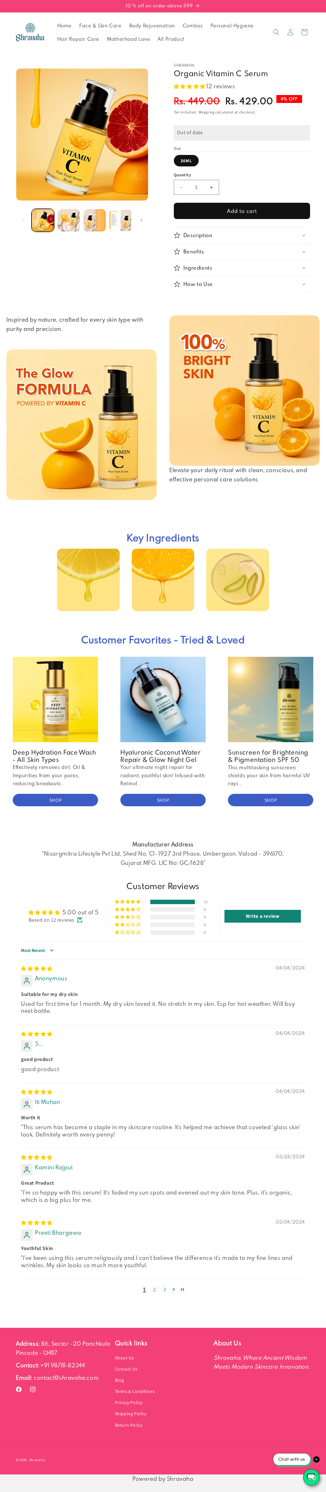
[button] (276, 32)
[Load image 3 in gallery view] (94, 220)
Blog (119, 1380)
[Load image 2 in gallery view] (68, 220)
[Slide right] (141, 220)
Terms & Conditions (135, 1391)
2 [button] (154, 1289)
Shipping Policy (130, 1413)
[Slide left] (23, 220)
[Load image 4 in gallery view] (120, 220)
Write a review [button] (262, 916)
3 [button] (164, 1289)
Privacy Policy (129, 1402)
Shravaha (37, 1460)
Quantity (182, 175)
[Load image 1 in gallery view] (43, 220)
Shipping (206, 112)
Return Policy (129, 1425)
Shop (55, 800)
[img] (37, 968)
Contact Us (126, 1369)
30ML (186, 161)
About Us (124, 1358)
